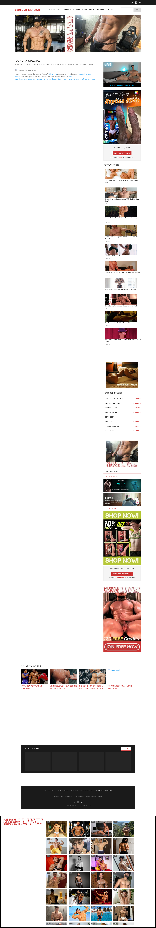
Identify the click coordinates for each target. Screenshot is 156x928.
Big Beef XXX (32, 64)
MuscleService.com (75, 64)
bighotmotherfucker (45, 64)
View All (126, 749)
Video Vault (63, 790)
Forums (110, 10)
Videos (66, 10)
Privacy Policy (68, 796)
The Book (100, 10)
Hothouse (123, 430)
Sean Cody (123, 417)
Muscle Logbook (61, 64)
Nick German (88, 64)
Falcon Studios (123, 426)
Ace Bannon (21, 64)
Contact (100, 796)
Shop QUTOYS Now (122, 153)
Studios (76, 10)
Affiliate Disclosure (91, 796)
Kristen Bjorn (123, 408)
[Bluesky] (139, 2)
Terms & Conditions (79, 796)
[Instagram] (136, 2)
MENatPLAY (123, 421)
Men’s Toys (87, 10)
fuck (70, 77)
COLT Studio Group (123, 399)
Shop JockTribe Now (122, 574)
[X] (132, 2)
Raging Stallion (123, 403)
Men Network (123, 412)
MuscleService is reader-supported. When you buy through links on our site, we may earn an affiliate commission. (55, 79)
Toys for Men (86, 790)
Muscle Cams (55, 10)
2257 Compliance (58, 796)
